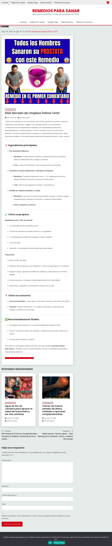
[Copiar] (7, 358)
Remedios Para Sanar (56, 11)
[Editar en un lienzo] (26, 358)
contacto (5, 2)
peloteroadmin (24, 118)
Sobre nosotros (46, 2)
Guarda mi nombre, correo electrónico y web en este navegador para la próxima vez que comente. (36, 517)
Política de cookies (18, 2)
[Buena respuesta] (12, 358)
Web (3, 504)
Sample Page (32, 2)
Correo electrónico (9, 495)
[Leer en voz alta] (21, 358)
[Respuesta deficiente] (17, 358)
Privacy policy (59, 543)
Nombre (5, 486)
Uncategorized (10, 109)
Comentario (7, 460)
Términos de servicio (62, 2)
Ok (50, 543)
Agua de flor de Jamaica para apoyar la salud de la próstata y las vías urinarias (18, 410)
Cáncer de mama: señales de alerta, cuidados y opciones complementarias (53, 410)
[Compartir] (31, 358)
